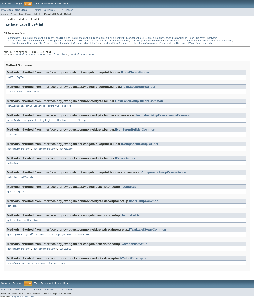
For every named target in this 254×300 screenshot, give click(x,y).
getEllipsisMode (35, 234)
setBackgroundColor (19, 148)
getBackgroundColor (19, 248)
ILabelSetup (136, 40)
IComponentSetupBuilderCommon (89, 38)
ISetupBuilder (189, 40)
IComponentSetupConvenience (171, 38)
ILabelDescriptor (121, 40)
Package (17, 3)
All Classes (67, 10)
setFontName (14, 91)
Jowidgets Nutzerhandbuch (22, 297)
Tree (36, 3)
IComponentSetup (16, 38)
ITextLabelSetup (224, 40)
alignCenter (14, 120)
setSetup (12, 163)
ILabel (210, 43)
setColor (12, 177)
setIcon (12, 134)
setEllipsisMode (35, 106)
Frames (37, 10)
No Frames (49, 10)
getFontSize (31, 220)
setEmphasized (62, 120)
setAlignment (15, 106)
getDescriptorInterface (50, 263)
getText (66, 234)
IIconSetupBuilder (16, 40)
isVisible (65, 248)
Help (65, 3)
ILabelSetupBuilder (153, 40)
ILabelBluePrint (62, 38)
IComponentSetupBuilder (40, 38)
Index (58, 3)
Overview (6, 3)
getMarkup (54, 234)
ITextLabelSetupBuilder (19, 43)
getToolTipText (16, 191)
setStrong (80, 120)
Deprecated (47, 3)
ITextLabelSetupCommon (115, 43)
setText (66, 106)
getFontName (14, 220)
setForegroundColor (45, 148)
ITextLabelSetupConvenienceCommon (149, 43)
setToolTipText (16, 77)
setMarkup (54, 106)
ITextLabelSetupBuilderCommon (66, 43)
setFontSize (31, 91)
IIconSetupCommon (101, 40)
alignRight (45, 120)
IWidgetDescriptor (197, 43)
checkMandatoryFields (20, 263)
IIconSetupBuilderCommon (58, 40)
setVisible (66, 148)
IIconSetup (211, 38)
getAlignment (15, 234)
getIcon (12, 206)
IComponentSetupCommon (140, 38)
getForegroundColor (45, 248)
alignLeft (30, 120)
